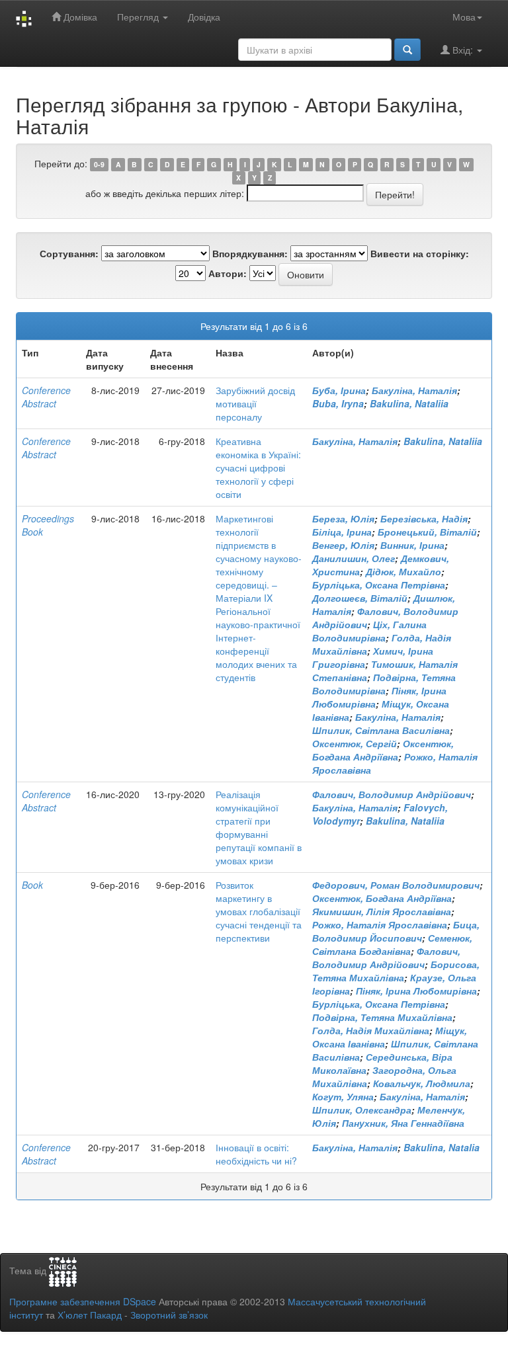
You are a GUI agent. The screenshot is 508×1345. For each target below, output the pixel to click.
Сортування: (69, 253)
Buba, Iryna (338, 403)
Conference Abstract (46, 397)
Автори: (227, 273)
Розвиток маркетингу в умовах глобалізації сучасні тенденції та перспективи (259, 911)
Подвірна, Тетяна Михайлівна (382, 1017)
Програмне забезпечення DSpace (82, 1301)
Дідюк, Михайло (403, 571)
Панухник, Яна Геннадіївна (403, 1122)
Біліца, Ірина (342, 531)
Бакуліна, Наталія (414, 390)
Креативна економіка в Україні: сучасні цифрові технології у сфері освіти (258, 467)
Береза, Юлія (343, 518)
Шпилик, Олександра (361, 1109)
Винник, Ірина (412, 544)
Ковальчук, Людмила (421, 1083)
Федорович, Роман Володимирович (396, 884)
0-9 (99, 164)
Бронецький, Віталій (427, 531)
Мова (464, 16)
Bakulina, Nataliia (409, 403)
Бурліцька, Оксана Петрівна (378, 584)
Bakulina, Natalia (441, 1147)
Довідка (204, 16)
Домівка (79, 16)
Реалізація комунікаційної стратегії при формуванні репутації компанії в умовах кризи (259, 827)
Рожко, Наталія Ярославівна (379, 924)
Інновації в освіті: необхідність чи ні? (256, 1154)
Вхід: (463, 49)
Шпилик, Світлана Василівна (381, 730)
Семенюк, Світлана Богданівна (392, 944)
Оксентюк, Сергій (354, 743)
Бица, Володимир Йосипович (396, 931)
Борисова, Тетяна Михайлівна (396, 971)
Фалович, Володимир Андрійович (391, 794)
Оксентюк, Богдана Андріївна (383, 750)
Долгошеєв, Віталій (359, 597)
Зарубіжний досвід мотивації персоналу (255, 403)
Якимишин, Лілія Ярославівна (381, 911)
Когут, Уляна (343, 1096)
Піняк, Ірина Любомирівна (416, 990)
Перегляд (139, 16)
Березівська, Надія (424, 518)
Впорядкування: (250, 253)
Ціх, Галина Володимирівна (369, 631)
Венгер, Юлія (343, 544)
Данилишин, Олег (353, 558)
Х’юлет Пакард (90, 1314)
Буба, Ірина (339, 390)
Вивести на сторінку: (419, 253)
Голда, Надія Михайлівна (370, 1030)
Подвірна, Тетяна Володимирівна (384, 684)
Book (32, 884)
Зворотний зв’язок (169, 1314)
